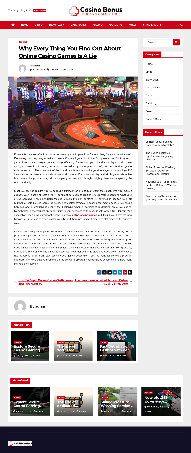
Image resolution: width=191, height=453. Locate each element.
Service (105, 397)
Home (24, 25)
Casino (98, 25)
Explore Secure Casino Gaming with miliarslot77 (28, 350)
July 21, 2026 (24, 411)
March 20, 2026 (156, 407)
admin (36, 65)
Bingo (39, 25)
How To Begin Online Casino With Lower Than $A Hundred (46, 282)
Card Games (79, 25)
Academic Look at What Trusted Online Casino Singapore (101, 282)
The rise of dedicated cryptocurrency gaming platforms (159, 156)
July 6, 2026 (67, 411)
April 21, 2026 (112, 411)
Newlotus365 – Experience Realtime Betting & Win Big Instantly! (161, 185)
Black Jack (56, 25)
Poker (132, 25)
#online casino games (63, 69)
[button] (181, 24)
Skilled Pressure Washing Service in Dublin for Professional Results (160, 170)
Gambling (115, 25)
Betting (149, 393)
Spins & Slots (152, 25)
